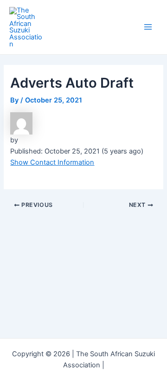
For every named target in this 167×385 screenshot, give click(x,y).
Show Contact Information (52, 162)
